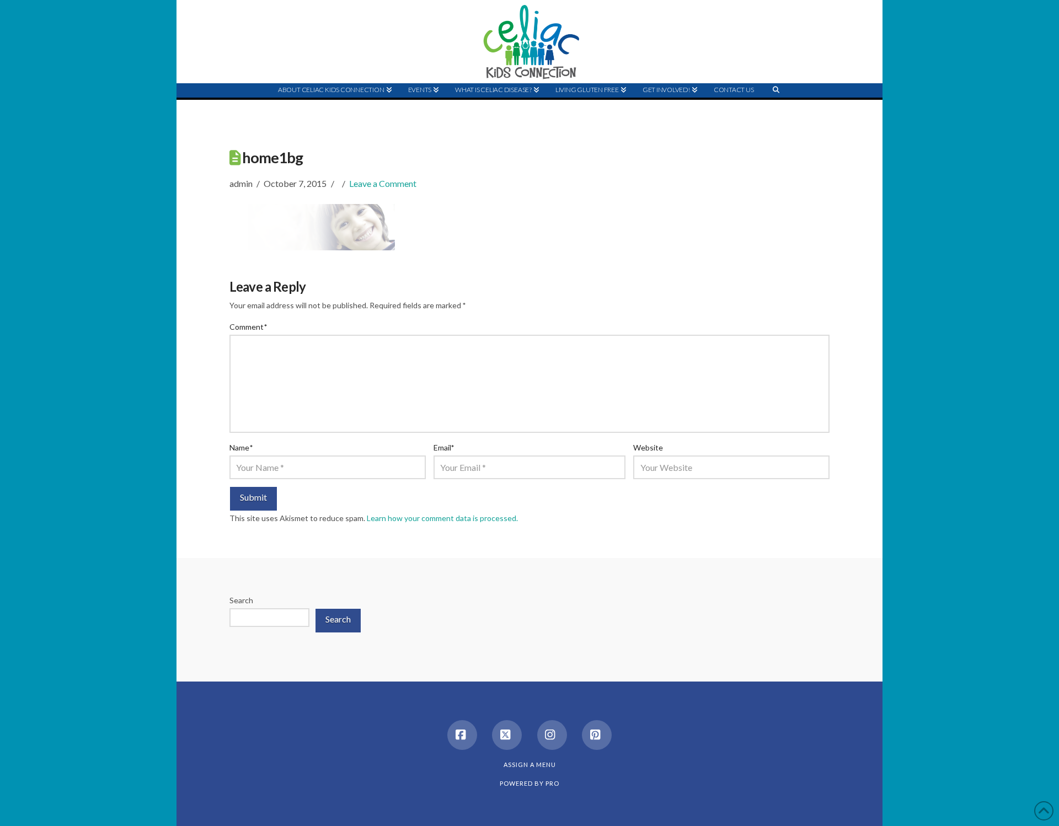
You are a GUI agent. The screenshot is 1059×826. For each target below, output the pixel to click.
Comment (248, 326)
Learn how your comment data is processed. (442, 518)
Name (241, 447)
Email (444, 447)
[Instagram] (552, 735)
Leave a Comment (382, 183)
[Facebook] (462, 735)
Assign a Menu (530, 764)
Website (648, 447)
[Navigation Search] (776, 110)
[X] (507, 735)
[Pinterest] (597, 735)
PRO (552, 783)
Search (241, 600)
